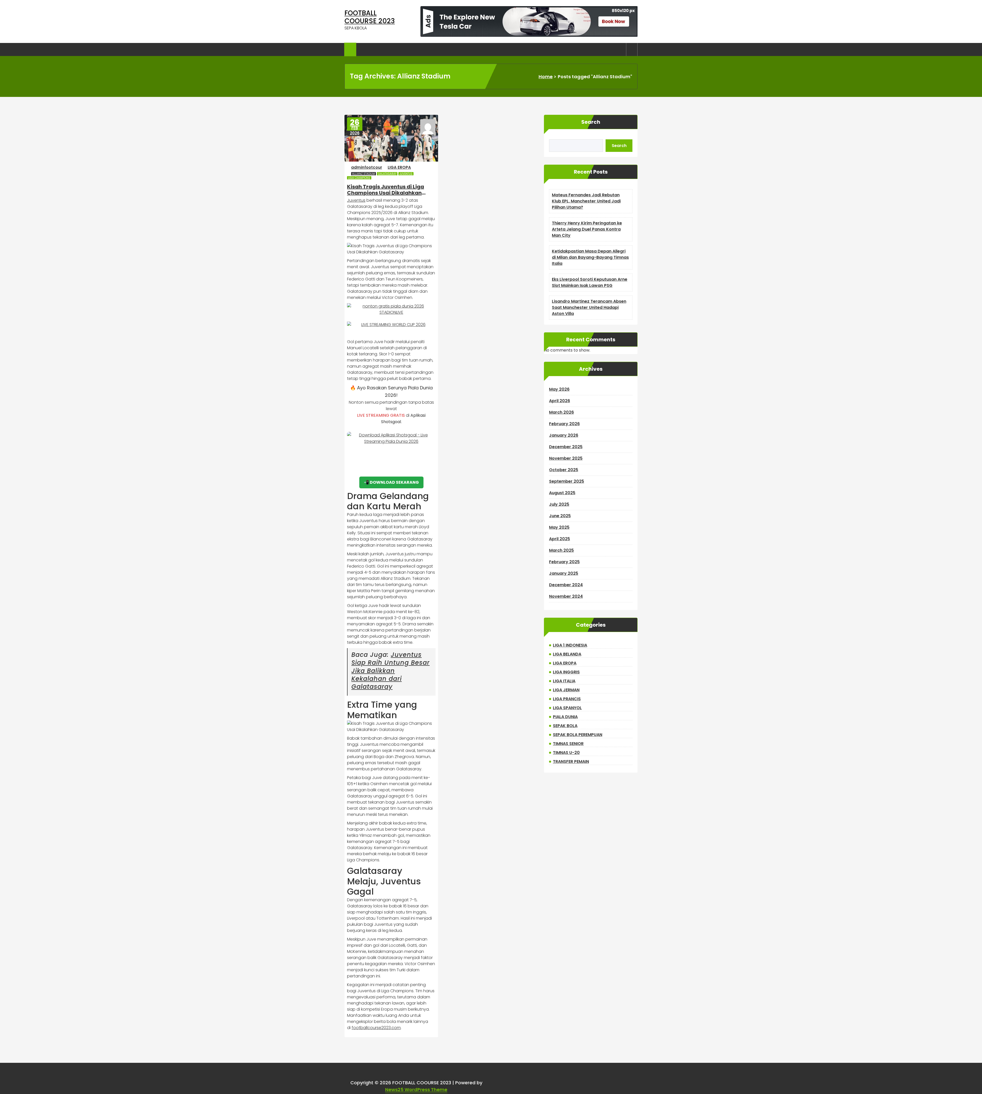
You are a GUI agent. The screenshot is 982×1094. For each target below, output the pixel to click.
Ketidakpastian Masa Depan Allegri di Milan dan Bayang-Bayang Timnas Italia (590, 257)
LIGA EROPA (399, 167)
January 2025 (563, 573)
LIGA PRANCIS (567, 699)
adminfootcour (366, 167)
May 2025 (559, 527)
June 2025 (560, 516)
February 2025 (564, 562)
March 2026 (561, 412)
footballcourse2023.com (376, 1028)
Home (546, 76)
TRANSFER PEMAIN (571, 761)
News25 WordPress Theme (416, 1089)
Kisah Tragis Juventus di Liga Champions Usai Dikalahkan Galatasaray (385, 190)
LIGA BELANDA (567, 654)
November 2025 (566, 458)
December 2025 (566, 447)
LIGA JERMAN (566, 690)
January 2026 (563, 435)
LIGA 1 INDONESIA (570, 645)
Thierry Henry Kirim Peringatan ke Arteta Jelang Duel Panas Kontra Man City (587, 229)
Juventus (405, 173)
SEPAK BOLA (565, 726)
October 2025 (563, 470)
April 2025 (559, 539)
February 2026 (564, 424)
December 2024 (566, 585)
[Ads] (529, 21)
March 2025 (561, 550)
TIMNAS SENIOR (568, 744)
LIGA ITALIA (564, 681)
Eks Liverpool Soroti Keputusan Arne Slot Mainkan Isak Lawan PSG (589, 282)
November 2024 (566, 596)
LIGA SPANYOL (567, 708)
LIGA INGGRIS (566, 672)
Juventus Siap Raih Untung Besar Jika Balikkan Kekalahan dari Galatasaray (390, 670)
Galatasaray (387, 173)
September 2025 (566, 481)
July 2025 (559, 504)
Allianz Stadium (363, 173)
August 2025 (562, 493)
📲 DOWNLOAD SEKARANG (391, 482)
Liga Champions (359, 177)
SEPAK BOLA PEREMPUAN (577, 735)
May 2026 (559, 389)
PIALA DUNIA (565, 717)
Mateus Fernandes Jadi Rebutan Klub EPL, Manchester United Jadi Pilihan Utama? (586, 201)
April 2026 (559, 401)
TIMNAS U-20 (566, 752)
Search (590, 122)
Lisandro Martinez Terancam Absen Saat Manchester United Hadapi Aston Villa (589, 307)
